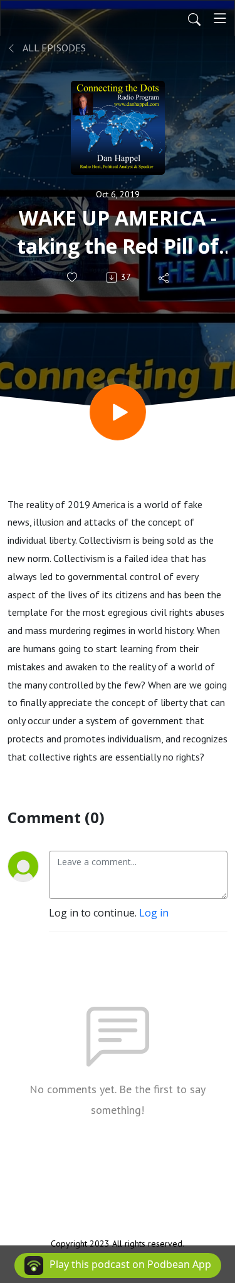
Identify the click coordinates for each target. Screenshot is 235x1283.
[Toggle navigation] (220, 18)
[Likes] (73, 277)
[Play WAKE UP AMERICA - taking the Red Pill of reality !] (118, 412)
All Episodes (53, 47)
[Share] (164, 277)
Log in (154, 913)
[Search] (194, 18)
